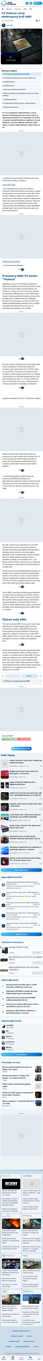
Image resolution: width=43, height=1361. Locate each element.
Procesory (17, 9)
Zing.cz (4, 1080)
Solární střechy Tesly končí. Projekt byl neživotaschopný (26, 761)
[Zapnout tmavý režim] (30, 3)
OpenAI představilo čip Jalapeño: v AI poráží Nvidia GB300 (10, 1241)
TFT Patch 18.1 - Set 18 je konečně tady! (9, 1285)
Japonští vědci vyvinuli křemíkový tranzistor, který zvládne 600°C (10, 1233)
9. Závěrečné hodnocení (10, 107)
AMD (25, 9)
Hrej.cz (4, 1097)
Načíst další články (21, 870)
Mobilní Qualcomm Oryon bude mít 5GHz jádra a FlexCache (24, 772)
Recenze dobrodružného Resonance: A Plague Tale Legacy (17, 1068)
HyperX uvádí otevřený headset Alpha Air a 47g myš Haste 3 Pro (25, 859)
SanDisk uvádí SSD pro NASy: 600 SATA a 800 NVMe (26, 805)
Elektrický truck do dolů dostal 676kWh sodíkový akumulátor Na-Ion (25, 837)
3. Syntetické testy (8, 82)
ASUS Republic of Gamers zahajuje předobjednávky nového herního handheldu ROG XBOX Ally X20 (10, 1202)
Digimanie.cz (6, 1105)
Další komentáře (21, 934)
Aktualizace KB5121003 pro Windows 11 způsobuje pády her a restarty (26, 848)
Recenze (9, 9)
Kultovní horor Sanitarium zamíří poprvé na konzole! (10, 1210)
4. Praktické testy (8, 85)
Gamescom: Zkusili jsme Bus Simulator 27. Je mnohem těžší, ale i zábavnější (31, 1249)
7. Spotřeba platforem (9, 99)
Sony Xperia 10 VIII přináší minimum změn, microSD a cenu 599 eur (31, 1314)
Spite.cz (5, 1071)
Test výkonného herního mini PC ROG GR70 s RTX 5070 (10, 1248)
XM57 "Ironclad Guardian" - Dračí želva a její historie (31, 1285)
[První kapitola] (3, 676)
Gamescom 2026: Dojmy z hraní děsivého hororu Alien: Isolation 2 (17, 1094)
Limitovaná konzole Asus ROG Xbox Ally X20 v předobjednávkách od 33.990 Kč (26, 794)
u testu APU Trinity (8, 185)
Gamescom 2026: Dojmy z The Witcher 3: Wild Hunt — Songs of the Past (32, 1193)
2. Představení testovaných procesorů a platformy (19, 78)
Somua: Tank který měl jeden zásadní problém (31, 1271)
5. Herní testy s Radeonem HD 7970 (14, 89)
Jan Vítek (9, 25)
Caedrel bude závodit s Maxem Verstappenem (9, 1279)
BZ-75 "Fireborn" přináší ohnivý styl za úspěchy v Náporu (30, 1278)
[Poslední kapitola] (40, 676)
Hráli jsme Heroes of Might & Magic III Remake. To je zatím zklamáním (32, 1241)
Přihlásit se (37, 3)
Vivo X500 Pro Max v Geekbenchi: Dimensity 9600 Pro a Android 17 (31, 1322)
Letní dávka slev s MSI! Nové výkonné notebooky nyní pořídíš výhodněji (25, 816)
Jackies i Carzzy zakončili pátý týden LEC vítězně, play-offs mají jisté (10, 1273)
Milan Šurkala (14, 766)
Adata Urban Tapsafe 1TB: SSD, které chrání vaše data (25, 827)
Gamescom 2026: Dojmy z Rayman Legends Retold (30, 1208)
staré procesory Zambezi (11, 261)
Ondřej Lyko (13, 863)
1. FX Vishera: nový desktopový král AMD (15, 74)
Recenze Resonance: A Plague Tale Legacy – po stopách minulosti (15, 1077)
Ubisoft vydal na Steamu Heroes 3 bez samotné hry (10, 1321)
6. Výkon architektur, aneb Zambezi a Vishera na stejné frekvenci (20, 94)
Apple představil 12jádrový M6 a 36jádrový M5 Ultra (23, 783)
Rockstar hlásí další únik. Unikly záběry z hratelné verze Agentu (9, 1193)
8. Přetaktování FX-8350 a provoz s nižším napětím (19, 103)
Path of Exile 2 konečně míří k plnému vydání (16, 1085)
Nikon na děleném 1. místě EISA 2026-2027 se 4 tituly (18, 1102)
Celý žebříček (21, 1054)
